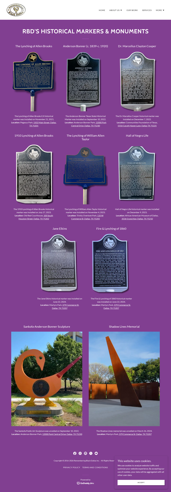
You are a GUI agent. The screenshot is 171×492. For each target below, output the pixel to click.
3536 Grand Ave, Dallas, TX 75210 (137, 218)
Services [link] (147, 10)
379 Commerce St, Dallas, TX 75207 (135, 434)
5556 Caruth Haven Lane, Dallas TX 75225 (137, 125)
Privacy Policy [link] (71, 467)
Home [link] (102, 10)
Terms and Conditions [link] (95, 467)
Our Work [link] (132, 10)
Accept (141, 482)
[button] (115, 10)
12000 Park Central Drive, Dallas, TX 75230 (62, 434)
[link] (16, 9)
